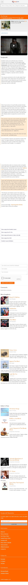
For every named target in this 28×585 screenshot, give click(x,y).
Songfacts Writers (5, 573)
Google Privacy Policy (6, 538)
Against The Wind (14, 361)
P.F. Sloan (12, 471)
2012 (25, 21)
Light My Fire (13, 374)
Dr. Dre (21, 18)
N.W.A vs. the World (15, 418)
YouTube (3, 563)
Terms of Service (4, 533)
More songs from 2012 (6, 238)
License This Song (15, 22)
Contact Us (3, 549)
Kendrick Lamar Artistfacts (7, 241)
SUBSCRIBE (14, 524)
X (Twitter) (3, 561)
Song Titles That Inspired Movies (17, 483)
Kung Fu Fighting (14, 297)
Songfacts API (4, 540)
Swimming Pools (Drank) (16, 204)
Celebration (13, 308)
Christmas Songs (14, 408)
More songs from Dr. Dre (7, 232)
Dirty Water (13, 319)
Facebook (3, 559)
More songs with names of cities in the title (10, 235)
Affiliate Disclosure (5, 546)
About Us (3, 531)
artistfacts (4, 33)
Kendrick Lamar (7, 18)
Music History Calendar (6, 542)
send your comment (7, 282)
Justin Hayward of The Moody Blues (18, 428)
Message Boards (4, 571)
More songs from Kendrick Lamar (8, 229)
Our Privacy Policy (5, 536)
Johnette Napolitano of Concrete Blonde (16, 459)
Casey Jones (13, 350)
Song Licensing (4, 544)
